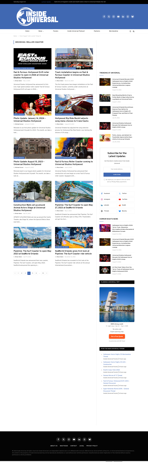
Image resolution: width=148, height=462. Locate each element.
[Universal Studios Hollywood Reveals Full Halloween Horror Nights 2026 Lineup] (105, 126)
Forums (55, 31)
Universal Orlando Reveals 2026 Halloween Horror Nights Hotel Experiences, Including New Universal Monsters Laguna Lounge (123, 83)
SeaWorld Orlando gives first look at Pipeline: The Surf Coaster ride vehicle (73, 252)
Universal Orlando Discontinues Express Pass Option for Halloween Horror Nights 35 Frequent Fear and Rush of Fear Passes (122, 111)
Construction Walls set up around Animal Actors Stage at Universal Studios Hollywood (29, 208)
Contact (73, 446)
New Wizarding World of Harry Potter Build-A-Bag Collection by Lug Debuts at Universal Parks (123, 97)
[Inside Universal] (37, 16)
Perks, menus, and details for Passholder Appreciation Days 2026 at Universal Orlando (122, 137)
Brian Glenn (18, 81)
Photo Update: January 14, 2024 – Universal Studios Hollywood (30, 119)
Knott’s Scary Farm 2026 (111, 370)
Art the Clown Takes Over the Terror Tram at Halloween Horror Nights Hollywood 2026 (123, 269)
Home (27, 31)
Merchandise (113, 31)
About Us (53, 446)
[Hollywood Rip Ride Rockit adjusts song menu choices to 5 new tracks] (74, 105)
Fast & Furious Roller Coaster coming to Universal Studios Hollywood (74, 163)
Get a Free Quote (117, 336)
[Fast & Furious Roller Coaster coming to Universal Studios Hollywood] (74, 148)
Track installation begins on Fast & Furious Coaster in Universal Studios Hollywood (72, 75)
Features (97, 31)
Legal (82, 446)
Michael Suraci (19, 124)
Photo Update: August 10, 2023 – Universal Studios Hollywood (29, 163)
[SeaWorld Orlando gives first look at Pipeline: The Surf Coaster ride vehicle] (74, 237)
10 (43, 273)
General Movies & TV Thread (112, 376)
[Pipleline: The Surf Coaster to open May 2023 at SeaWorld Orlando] (32, 237)
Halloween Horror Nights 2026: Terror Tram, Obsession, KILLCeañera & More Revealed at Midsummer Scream (123, 228)
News (40, 31)
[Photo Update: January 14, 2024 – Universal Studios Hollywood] (32, 105)
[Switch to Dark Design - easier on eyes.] (130, 31)
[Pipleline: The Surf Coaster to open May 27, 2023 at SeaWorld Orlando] (74, 191)
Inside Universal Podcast (76, 31)
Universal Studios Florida (64, 114)
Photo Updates (19, 114)
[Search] (133, 31)
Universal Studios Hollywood (24, 68)
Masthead (64, 446)
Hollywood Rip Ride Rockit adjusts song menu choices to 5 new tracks (71, 119)
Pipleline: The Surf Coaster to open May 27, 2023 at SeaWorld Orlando (74, 206)
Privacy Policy (116, 182)
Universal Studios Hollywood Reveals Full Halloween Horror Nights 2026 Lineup (122, 125)
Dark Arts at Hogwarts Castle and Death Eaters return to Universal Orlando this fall (80, 2)
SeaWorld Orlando (62, 201)
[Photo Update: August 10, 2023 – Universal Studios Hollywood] (32, 148)
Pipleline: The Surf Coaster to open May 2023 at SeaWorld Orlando (32, 252)
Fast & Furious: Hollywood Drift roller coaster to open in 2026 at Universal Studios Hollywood (31, 75)
